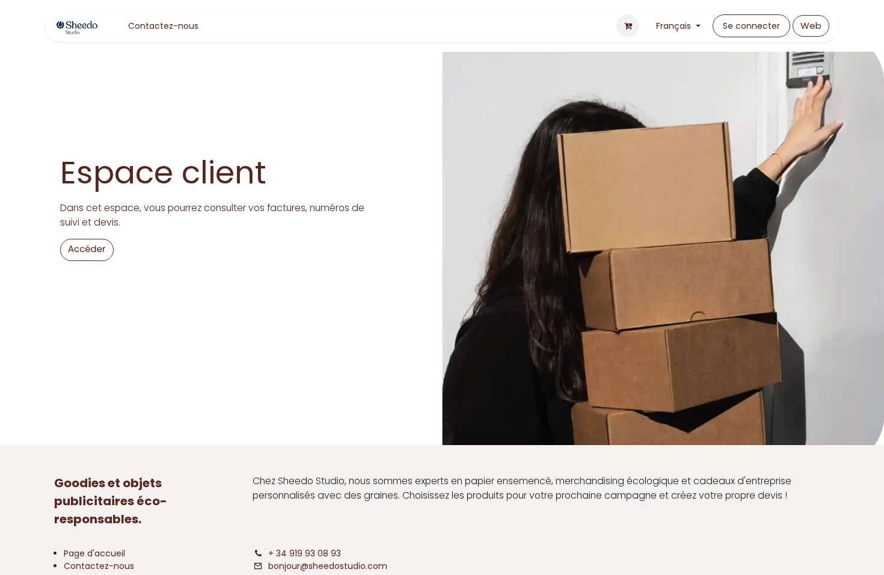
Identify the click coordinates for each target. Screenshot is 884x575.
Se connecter (751, 26)
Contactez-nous (99, 566)
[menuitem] (163, 26)
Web (810, 25)
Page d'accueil (94, 553)
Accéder (87, 249)
